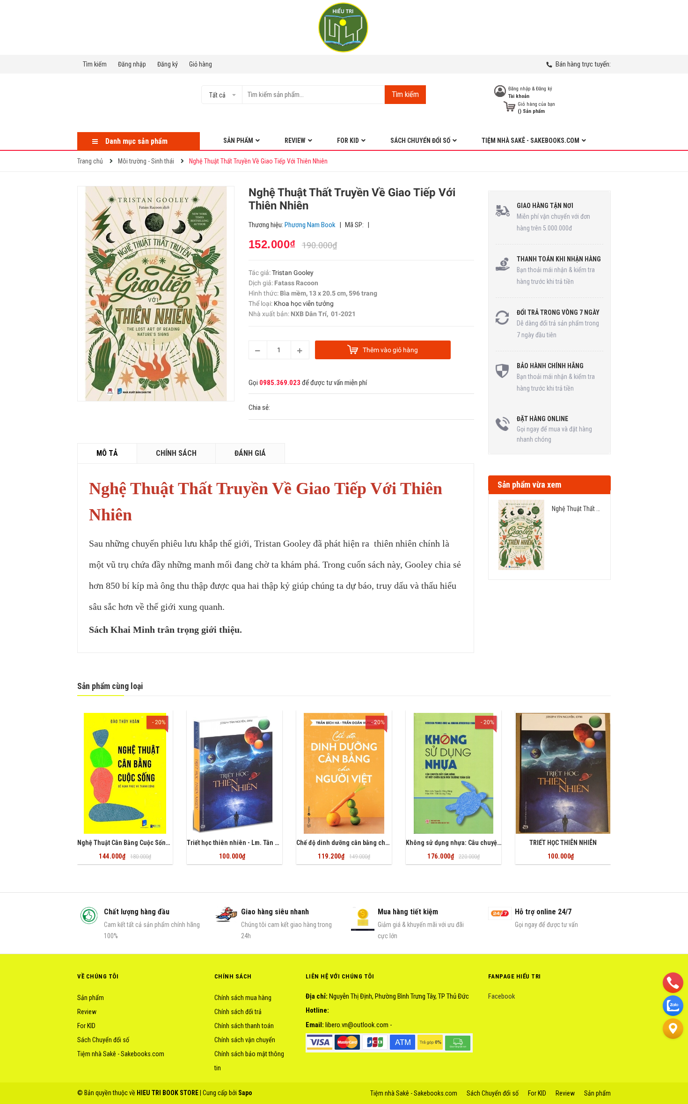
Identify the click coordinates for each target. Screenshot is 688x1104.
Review (86, 1011)
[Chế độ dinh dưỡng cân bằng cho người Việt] (344, 773)
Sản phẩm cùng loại (110, 686)
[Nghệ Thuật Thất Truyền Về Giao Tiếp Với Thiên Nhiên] (521, 535)
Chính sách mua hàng (242, 997)
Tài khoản (518, 96)
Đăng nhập (132, 64)
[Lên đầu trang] (673, 1051)
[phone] (673, 982)
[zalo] (673, 1005)
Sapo (245, 1093)
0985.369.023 (279, 382)
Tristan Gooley (292, 272)
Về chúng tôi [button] (97, 976)
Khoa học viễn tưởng (304, 303)
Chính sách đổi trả (238, 1011)
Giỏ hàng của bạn (536, 104)
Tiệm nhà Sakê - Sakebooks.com (120, 1054)
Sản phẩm (90, 997)
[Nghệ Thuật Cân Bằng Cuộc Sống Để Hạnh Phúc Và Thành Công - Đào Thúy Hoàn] (125, 773)
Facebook (501, 996)
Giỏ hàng (200, 64)
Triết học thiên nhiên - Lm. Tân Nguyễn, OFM (249, 842)
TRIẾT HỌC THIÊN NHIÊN (563, 842)
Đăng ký (167, 64)
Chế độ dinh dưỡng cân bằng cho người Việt (357, 842)
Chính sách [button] (233, 976)
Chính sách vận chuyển (244, 1040)
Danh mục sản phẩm (136, 141)
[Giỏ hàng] (509, 106)
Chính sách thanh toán (244, 1026)
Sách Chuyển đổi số (103, 1040)
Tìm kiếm (95, 64)
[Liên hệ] (673, 1028)
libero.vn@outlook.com (356, 1025)
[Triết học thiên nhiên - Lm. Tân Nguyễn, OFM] (234, 773)
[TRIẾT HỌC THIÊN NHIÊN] (563, 773)
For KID (86, 1026)
